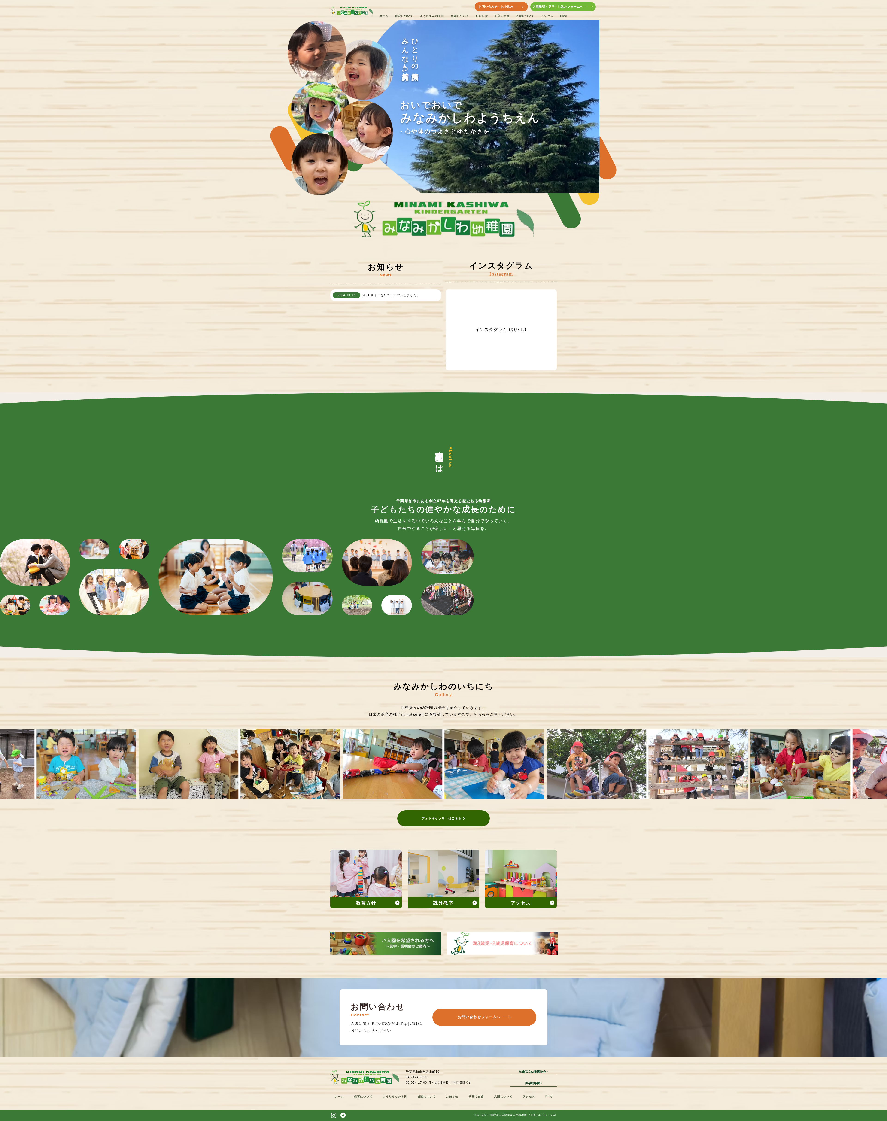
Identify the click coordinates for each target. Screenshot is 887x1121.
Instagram (415, 714)
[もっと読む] (366, 879)
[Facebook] (343, 1115)
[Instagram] (333, 1115)
